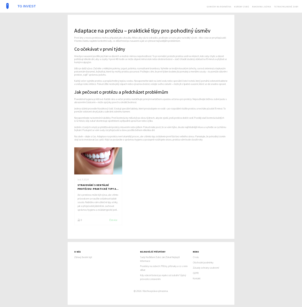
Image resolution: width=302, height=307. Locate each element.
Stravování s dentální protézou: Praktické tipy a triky (97, 187)
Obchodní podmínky (203, 262)
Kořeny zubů (241, 6)
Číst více (113, 220)
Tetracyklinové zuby (286, 6)
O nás (196, 257)
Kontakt (196, 278)
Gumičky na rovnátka (219, 6)
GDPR (196, 273)
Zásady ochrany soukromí (206, 267)
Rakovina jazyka (261, 6)
